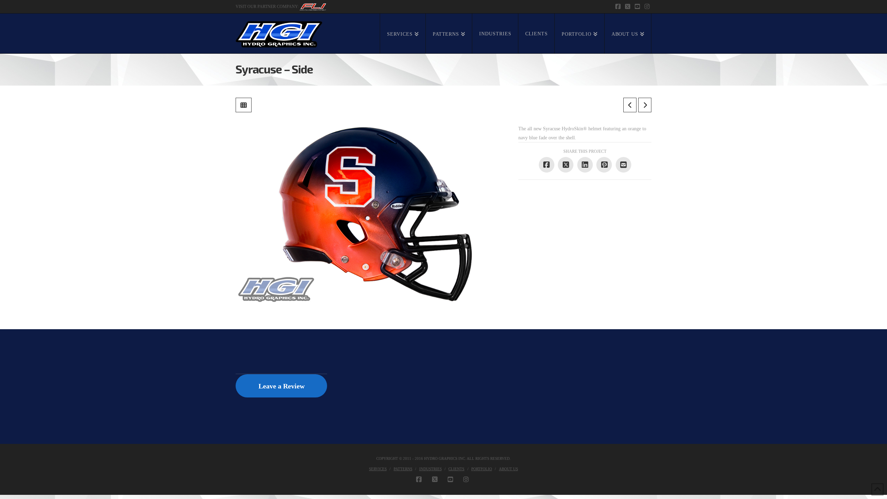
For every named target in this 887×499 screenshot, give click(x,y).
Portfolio (481, 469)
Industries (430, 469)
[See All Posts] (244, 105)
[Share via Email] (623, 165)
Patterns (403, 469)
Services (378, 469)
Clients (456, 469)
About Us (508, 469)
